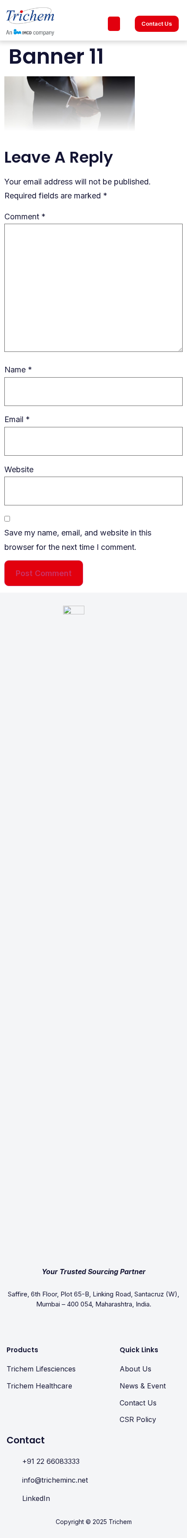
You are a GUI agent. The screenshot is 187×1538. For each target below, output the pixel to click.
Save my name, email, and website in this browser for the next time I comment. (77, 539)
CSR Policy (138, 1419)
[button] (114, 24)
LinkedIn (36, 1498)
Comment (25, 216)
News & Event (143, 1385)
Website (18, 469)
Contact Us (138, 1402)
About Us (135, 1368)
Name (18, 369)
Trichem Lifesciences (41, 1368)
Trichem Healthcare (39, 1385)
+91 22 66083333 (51, 1461)
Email (17, 419)
